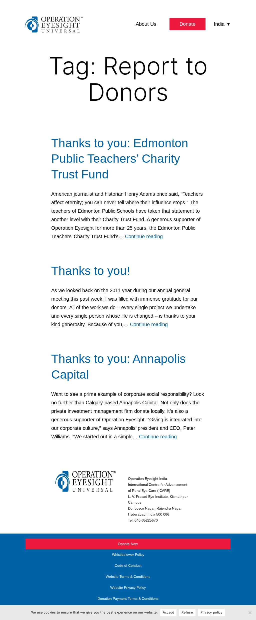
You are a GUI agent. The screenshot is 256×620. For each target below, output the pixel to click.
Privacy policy (211, 612)
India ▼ (222, 24)
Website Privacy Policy (128, 588)
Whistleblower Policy (128, 555)
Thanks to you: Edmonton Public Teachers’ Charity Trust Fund (119, 158)
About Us (146, 24)
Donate (188, 24)
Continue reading (144, 236)
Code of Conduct (128, 566)
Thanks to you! (90, 270)
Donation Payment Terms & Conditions (128, 599)
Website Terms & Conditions (128, 577)
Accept (168, 612)
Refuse (187, 612)
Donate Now (128, 544)
